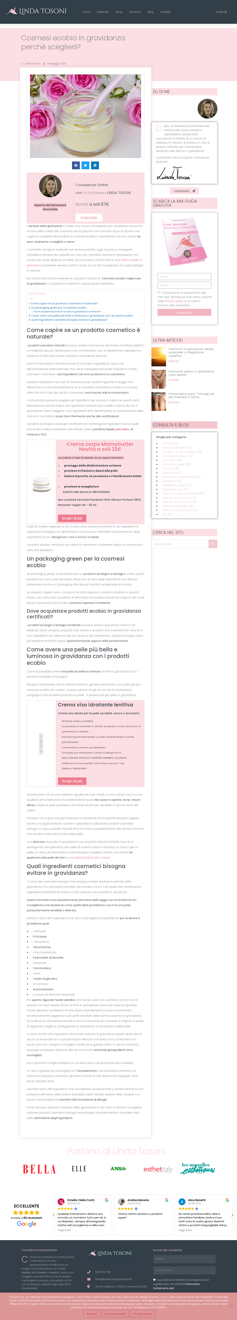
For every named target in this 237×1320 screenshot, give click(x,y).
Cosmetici (169, 460)
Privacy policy (174, 301)
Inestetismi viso (172, 489)
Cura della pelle (173, 464)
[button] (76, 165)
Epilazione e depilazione (178, 477)
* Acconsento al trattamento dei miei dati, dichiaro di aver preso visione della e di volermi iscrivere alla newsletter (184, 299)
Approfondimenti (173, 448)
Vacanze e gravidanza (177, 510)
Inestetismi (169, 481)
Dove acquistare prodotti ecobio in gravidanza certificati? (67, 311)
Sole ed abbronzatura (177, 502)
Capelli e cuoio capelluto (179, 452)
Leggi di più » (174, 361)
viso (164, 514)
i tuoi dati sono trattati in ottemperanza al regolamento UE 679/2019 (181, 1284)
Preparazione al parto (177, 498)
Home (86, 12)
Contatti (165, 12)
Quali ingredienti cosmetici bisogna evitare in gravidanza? (69, 320)
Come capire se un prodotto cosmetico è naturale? (64, 303)
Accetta (92, 1313)
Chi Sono (135, 12)
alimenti (167, 443)
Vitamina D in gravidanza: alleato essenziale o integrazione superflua (191, 352)
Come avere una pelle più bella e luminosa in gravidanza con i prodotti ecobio (82, 315)
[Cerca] (213, 544)
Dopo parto (170, 473)
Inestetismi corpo (174, 485)
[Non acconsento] (231, 1306)
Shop (119, 12)
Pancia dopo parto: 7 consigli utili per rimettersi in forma (191, 395)
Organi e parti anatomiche (180, 493)
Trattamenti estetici (175, 506)
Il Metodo (103, 12)
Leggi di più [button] (64, 1230)
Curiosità (168, 468)
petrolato (122, 429)
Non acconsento (115, 1313)
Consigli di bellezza (175, 456)
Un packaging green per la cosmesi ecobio (59, 307)
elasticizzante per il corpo (92, 858)
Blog (150, 12)
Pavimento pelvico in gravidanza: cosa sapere (191, 373)
